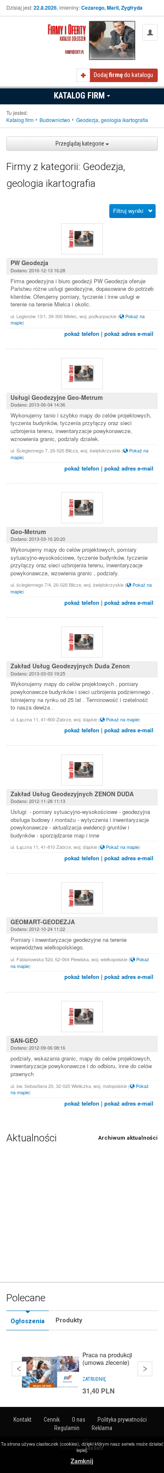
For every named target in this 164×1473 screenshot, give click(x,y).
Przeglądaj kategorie (81, 143)
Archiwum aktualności (128, 1138)
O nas (78, 1419)
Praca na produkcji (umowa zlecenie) (107, 1359)
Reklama (102, 1428)
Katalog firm (80, 95)
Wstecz (19, 1368)
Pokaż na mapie (122, 719)
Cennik (52, 1419)
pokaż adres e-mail (128, 334)
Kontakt (22, 1419)
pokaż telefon (81, 334)
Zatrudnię (94, 1379)
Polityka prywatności (122, 1419)
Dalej (145, 1368)
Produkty (69, 1320)
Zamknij (82, 1461)
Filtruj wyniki (128, 211)
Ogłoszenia (28, 1321)
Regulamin (66, 1428)
